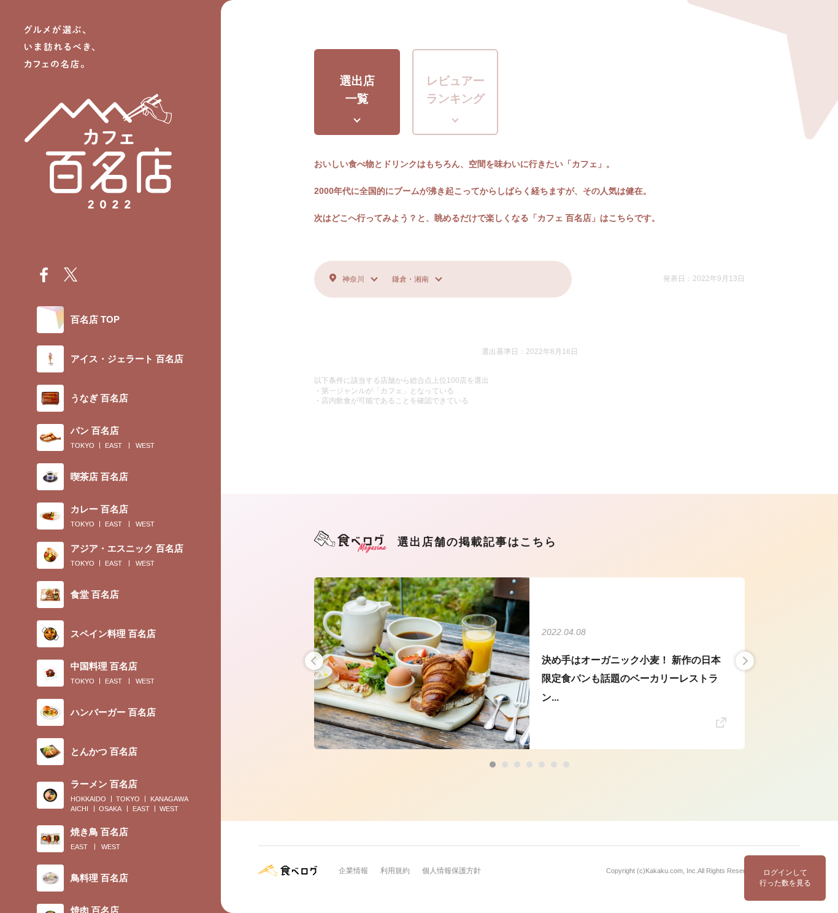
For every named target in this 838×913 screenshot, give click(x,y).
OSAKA (110, 808)
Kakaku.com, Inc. (671, 870)
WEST (145, 445)
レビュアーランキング (455, 89)
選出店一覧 (357, 89)
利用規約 (395, 870)
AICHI (79, 808)
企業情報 (353, 870)
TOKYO (82, 445)
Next (745, 661)
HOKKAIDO (88, 799)
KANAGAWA (169, 799)
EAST (113, 445)
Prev (314, 661)
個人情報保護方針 (451, 870)
